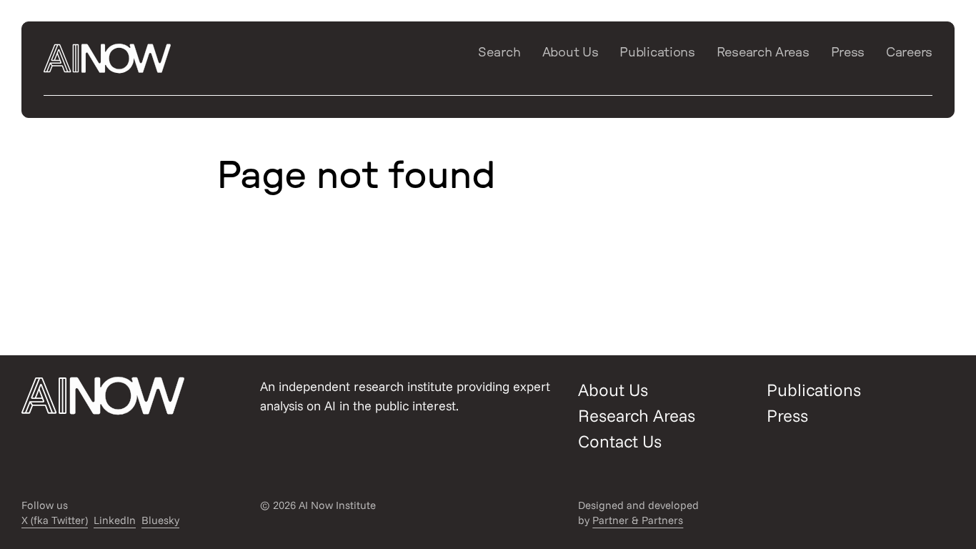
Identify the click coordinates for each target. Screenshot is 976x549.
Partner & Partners (637, 520)
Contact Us (620, 441)
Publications (656, 52)
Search (499, 52)
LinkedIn (115, 520)
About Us (570, 52)
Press (848, 52)
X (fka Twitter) (54, 520)
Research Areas (763, 52)
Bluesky (160, 520)
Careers (909, 52)
